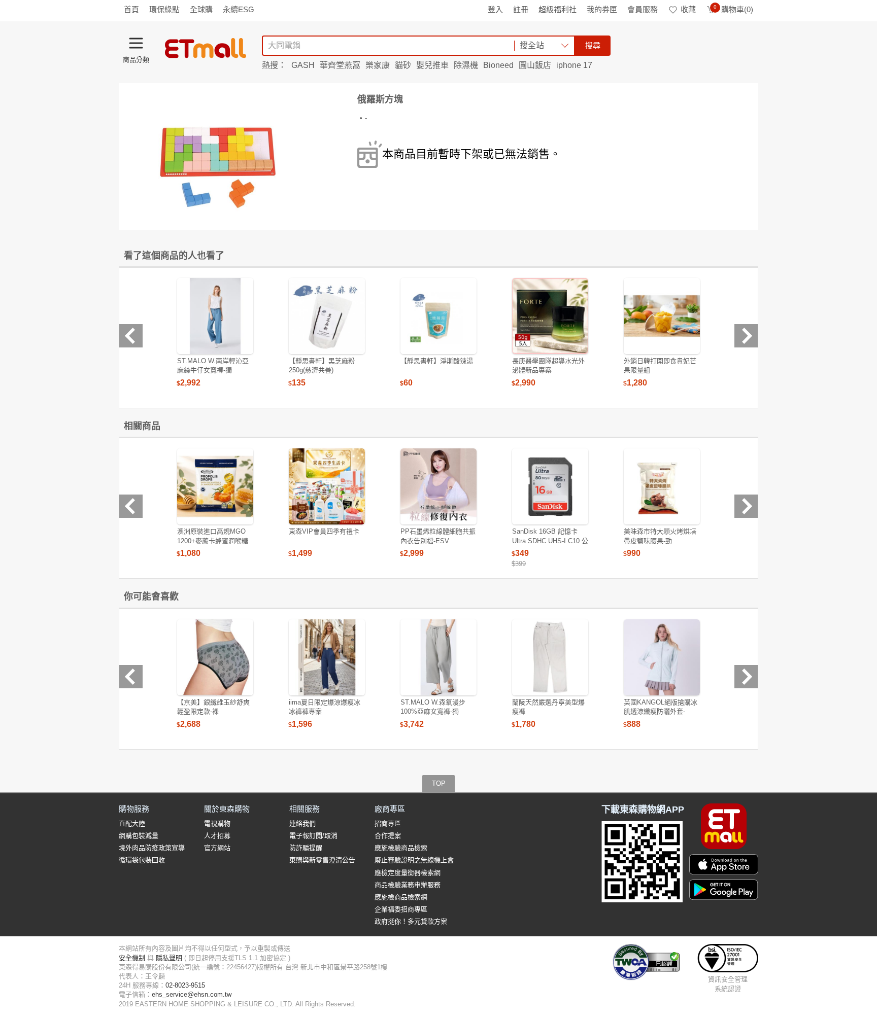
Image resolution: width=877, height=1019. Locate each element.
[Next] (746, 335)
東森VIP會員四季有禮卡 (324, 531)
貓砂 (403, 65)
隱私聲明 (169, 958)
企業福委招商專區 (401, 909)
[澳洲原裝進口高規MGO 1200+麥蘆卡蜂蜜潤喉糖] (215, 486)
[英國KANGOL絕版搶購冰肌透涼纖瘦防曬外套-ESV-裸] (662, 657)
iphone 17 (574, 65)
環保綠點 (164, 9)
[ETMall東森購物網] (205, 48)
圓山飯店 (535, 65)
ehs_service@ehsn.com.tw (191, 994)
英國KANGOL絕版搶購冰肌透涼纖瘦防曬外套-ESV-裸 (660, 711)
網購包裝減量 (138, 835)
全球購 (201, 9)
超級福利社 (557, 9)
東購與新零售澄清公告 (322, 860)
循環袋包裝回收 (142, 860)
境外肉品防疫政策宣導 (152, 848)
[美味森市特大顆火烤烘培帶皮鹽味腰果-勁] (662, 486)
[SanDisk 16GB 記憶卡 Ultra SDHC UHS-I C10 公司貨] (550, 486)
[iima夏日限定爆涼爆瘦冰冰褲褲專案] (327, 657)
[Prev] (131, 335)
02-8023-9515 (185, 985)
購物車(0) (733, 9)
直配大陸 (132, 823)
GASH (303, 65)
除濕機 (466, 65)
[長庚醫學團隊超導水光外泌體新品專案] (550, 316)
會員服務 (642, 9)
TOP (439, 783)
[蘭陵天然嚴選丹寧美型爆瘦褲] (550, 657)
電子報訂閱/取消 (313, 835)
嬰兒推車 (432, 65)
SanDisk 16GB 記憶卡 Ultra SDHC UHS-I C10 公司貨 (550, 540)
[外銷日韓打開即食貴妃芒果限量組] (662, 316)
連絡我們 (302, 823)
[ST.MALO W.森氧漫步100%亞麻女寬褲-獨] (438, 657)
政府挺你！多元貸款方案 (411, 921)
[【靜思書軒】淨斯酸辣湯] (438, 316)
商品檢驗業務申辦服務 (408, 885)
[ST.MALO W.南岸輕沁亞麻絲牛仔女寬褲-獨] (215, 316)
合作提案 (388, 835)
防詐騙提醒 (305, 848)
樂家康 (377, 65)
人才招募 (217, 835)
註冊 (520, 9)
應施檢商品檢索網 (401, 897)
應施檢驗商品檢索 (401, 848)
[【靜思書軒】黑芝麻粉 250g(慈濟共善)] (327, 316)
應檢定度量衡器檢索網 (408, 872)
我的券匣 (602, 9)
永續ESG (238, 9)
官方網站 (217, 848)
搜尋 (592, 45)
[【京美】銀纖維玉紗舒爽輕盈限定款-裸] (215, 657)
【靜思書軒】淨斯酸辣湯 (436, 361)
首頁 (131, 9)
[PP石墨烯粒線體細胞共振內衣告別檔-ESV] (438, 486)
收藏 (688, 9)
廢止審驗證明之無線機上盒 (414, 860)
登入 (495, 9)
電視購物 (217, 823)
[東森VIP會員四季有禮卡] (327, 486)
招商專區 (388, 823)
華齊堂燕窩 (340, 65)
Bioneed (498, 65)
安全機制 (132, 958)
